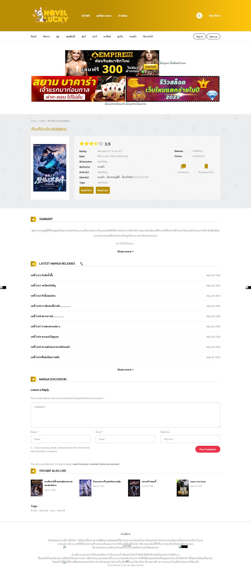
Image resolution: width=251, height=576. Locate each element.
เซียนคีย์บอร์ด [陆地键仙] (58, 120)
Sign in (199, 36)
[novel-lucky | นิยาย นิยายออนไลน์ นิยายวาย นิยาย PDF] (50, 15)
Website (165, 431)
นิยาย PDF (148, 36)
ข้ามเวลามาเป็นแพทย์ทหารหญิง (107, 481)
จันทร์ (33, 36)
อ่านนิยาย (125, 533)
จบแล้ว (133, 36)
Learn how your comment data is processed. (96, 463)
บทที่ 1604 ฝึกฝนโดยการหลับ (45, 357)
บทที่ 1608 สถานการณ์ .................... (47, 316)
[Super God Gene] (183, 487)
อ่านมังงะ (122, 15)
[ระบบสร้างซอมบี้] (134, 487)
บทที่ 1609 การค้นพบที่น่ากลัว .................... (51, 305)
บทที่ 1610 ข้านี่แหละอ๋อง (43, 295)
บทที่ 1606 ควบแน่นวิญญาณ (45, 336)
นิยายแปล (43, 510)
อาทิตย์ (107, 36)
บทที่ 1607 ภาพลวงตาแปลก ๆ (45, 326)
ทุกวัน (120, 36)
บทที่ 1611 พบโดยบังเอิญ (43, 285)
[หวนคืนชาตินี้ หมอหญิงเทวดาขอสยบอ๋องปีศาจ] (37, 487)
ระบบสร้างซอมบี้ (149, 481)
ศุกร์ (84, 36)
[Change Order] (81, 263)
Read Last (102, 190)
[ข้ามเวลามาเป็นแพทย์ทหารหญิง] (85, 487)
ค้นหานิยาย (214, 15)
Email (98, 431)
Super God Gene (198, 481)
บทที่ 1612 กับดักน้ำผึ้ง (42, 275)
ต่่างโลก (34, 510)
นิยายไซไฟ (127, 177)
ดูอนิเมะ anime (104, 15)
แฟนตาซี (61, 510)
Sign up (213, 36)
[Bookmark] (206, 166)
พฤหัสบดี (70, 36)
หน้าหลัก (86, 15)
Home (33, 120)
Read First (86, 190)
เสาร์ (94, 36)
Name (34, 431)
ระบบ (52, 510)
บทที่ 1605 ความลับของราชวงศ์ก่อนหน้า (50, 346)
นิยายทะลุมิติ (113, 177)
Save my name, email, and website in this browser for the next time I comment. (60, 449)
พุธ (57, 36)
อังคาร (46, 36)
